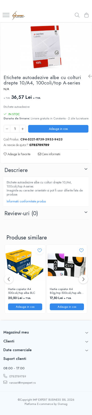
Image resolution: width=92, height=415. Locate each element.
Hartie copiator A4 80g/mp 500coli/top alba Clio (66, 291)
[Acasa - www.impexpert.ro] (18, 15)
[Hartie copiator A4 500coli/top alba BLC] (25, 265)
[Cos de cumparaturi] (86, 15)
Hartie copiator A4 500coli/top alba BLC (21, 291)
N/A (6, 89)
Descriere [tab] (16, 170)
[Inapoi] (88, 76)
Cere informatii (50, 154)
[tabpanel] (46, 47)
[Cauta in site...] (77, 15)
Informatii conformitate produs (26, 201)
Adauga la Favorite (18, 154)
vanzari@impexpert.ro (22, 383)
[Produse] (6, 15)
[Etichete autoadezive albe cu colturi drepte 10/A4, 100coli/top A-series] (46, 47)
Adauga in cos (58, 129)
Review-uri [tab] (21, 213)
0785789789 (17, 376)
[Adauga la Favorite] (40, 250)
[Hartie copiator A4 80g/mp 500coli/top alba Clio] (67, 265)
